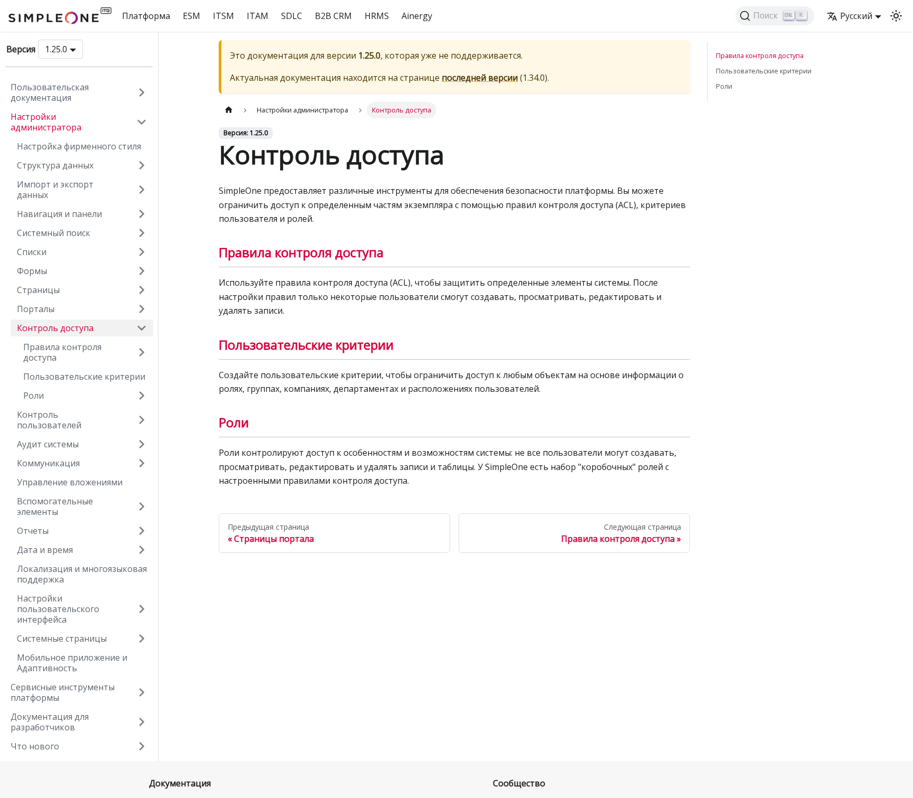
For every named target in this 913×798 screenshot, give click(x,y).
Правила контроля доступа (62, 352)
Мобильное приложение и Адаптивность (72, 663)
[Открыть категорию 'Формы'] (141, 270)
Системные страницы (62, 638)
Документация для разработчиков (50, 722)
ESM (191, 16)
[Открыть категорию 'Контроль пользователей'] (141, 420)
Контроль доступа (55, 328)
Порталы (35, 309)
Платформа (146, 16)
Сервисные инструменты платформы (63, 692)
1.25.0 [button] (56, 49)
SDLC (291, 16)
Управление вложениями (70, 482)
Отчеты (33, 531)
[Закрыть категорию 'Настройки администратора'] (141, 122)
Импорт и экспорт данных (55, 190)
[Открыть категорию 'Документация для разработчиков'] (141, 722)
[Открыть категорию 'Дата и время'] (141, 549)
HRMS (377, 16)
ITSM (223, 16)
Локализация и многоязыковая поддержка (82, 574)
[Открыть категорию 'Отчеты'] (141, 530)
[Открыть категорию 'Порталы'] (141, 309)
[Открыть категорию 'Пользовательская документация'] (141, 92)
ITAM (257, 16)
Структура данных (55, 165)
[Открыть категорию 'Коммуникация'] (141, 463)
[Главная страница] (229, 110)
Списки (31, 252)
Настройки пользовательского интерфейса (58, 609)
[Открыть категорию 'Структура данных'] (141, 165)
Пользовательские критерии (84, 376)
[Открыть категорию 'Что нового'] (141, 746)
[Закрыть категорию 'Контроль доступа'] (141, 328)
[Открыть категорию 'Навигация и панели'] (141, 213)
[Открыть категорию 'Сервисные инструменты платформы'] (141, 692)
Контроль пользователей (49, 420)
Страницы (38, 290)
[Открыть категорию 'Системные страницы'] (141, 638)
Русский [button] (856, 16)
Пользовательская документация (50, 92)
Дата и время (45, 550)
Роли (33, 395)
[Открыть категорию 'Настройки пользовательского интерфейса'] (141, 609)
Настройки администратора (46, 122)
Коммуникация (48, 463)
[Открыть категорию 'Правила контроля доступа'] (141, 352)
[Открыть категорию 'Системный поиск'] (141, 232)
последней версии (480, 77)
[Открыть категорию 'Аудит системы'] (141, 444)
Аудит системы (48, 444)
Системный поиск (53, 233)
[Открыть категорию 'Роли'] (141, 395)
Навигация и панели (59, 214)
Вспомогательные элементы (55, 506)
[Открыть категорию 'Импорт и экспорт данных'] (141, 189)
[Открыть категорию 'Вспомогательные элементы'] (141, 506)
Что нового (35, 746)
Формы (32, 271)
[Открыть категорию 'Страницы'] (141, 289)
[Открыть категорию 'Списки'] (141, 251)
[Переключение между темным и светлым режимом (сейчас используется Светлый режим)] (896, 15)
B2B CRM (333, 16)
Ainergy (417, 16)
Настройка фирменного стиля (79, 146)
